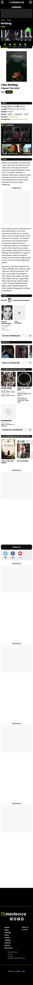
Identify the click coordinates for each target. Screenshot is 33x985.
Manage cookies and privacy (16, 958)
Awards (8, 943)
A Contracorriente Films (19, 119)
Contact (25, 929)
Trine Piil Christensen (21, 300)
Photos (7, 945)
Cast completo (17, 322)
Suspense (18, 114)
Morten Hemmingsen (6, 322)
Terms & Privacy (12, 952)
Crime (26, 114)
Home (3, 20)
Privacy (10, 954)
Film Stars (9, 948)
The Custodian (23, 461)
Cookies (10, 956)
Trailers (8, 940)
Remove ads (17, 7)
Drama (10, 114)
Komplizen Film (13, 117)
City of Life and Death (7, 462)
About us (25, 927)
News (7, 930)
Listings (8, 932)
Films (9, 20)
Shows (7, 938)
